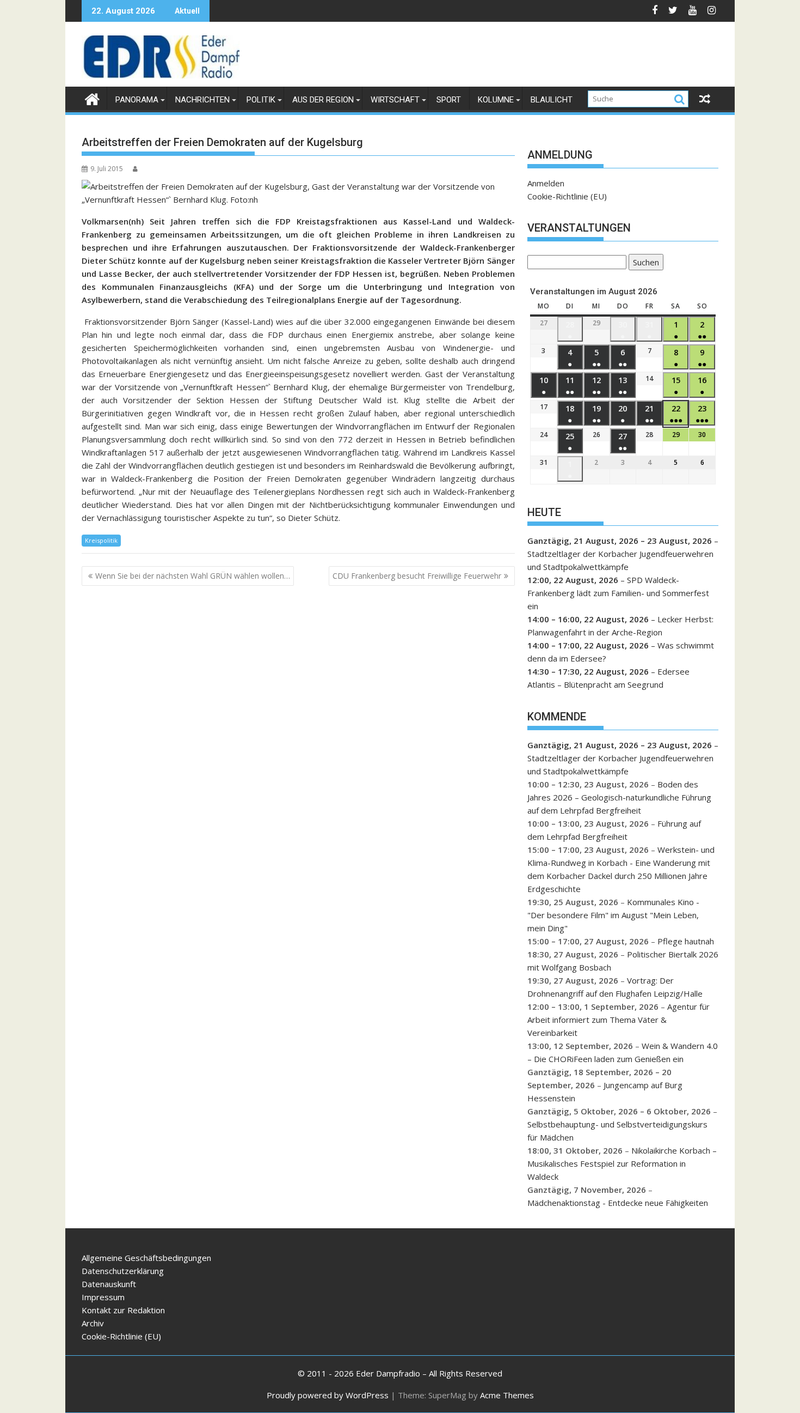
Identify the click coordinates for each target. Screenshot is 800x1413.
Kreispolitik (101, 540)
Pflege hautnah (685, 941)
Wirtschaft (395, 100)
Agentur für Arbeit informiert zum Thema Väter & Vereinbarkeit (618, 1019)
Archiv (93, 1323)
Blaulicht (552, 100)
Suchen (644, 263)
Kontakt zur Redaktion (123, 1310)
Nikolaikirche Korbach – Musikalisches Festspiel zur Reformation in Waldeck (622, 1163)
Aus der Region (323, 100)
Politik (261, 100)
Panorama (136, 100)
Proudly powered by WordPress (328, 1395)
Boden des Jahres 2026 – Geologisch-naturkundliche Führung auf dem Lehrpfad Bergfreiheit (619, 797)
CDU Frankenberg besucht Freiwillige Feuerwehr (417, 576)
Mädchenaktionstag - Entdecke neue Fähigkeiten (617, 1202)
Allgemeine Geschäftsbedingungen (146, 1257)
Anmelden (545, 183)
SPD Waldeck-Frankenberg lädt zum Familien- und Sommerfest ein (618, 592)
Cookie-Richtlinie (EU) (567, 196)
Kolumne (496, 100)
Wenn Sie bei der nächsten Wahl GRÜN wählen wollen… (192, 576)
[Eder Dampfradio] (92, 98)
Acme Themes (507, 1395)
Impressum (103, 1296)
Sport (448, 100)
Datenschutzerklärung (123, 1270)
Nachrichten (202, 100)
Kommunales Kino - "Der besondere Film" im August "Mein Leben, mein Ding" (613, 914)
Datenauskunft (109, 1283)
